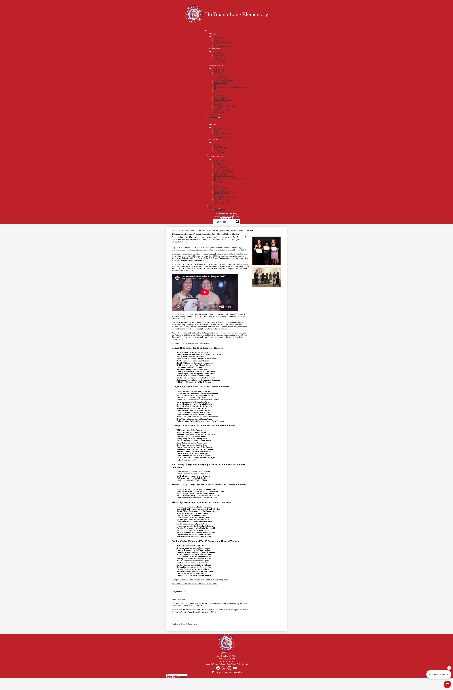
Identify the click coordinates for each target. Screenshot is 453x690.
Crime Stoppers (220, 76)
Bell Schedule (219, 70)
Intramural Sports (220, 98)
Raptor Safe (218, 95)
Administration (219, 119)
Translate (183, 677)
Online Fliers (219, 91)
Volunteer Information (222, 110)
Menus (216, 89)
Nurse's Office (219, 59)
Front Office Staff (220, 57)
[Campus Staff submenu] (210, 51)
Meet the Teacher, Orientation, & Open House (231, 87)
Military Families (220, 83)
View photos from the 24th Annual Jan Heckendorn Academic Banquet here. (200, 580)
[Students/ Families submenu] (210, 68)
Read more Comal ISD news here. (185, 624)
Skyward (217, 104)
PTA (216, 93)
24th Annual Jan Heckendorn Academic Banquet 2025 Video (194, 584)
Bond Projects (219, 38)
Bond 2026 (218, 40)
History (217, 44)
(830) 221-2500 (229, 659)
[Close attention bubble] (449, 668)
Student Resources (221, 108)
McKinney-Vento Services (224, 85)
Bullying (217, 72)
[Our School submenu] (210, 36)
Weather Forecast (220, 112)
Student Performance (222, 47)
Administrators (219, 53)
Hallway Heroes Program (223, 81)
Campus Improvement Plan (224, 42)
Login (219, 672)
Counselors (218, 55)
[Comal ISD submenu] (219, 117)
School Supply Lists (221, 102)
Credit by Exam (220, 74)
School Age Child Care (222, 100)
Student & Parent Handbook (224, 106)
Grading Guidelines (221, 78)
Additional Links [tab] (226, 218)
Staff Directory (219, 61)
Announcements (178, 230)
